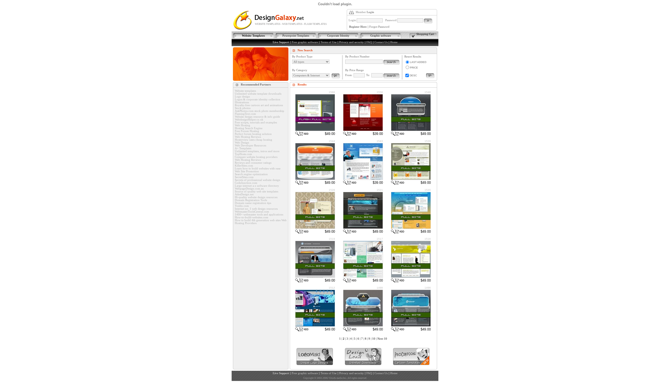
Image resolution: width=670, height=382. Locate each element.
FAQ (369, 42)
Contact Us (381, 42)
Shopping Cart (425, 34)
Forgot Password (379, 26)
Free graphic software (305, 42)
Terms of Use (329, 42)
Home (394, 42)
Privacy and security (351, 42)
